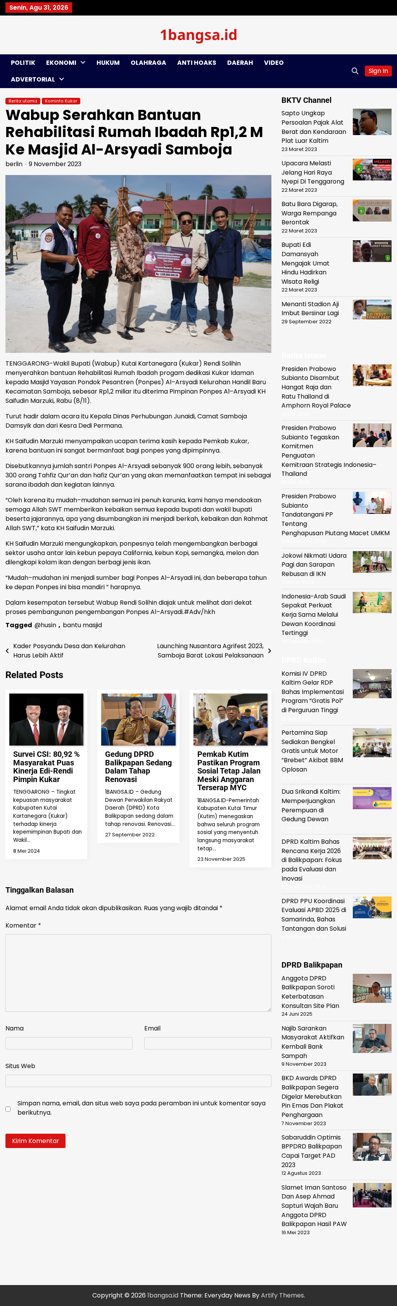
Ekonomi (61, 62)
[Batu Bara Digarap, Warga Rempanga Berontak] (372, 211)
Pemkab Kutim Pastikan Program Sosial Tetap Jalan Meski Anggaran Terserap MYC (229, 771)
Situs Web (20, 1065)
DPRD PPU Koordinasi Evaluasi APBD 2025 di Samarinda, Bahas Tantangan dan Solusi (313, 915)
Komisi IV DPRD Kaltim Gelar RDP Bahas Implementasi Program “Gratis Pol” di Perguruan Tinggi (312, 692)
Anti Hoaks (196, 62)
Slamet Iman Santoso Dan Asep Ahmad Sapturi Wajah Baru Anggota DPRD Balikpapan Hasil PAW (314, 1206)
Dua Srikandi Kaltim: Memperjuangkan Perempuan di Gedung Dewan (310, 805)
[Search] (355, 71)
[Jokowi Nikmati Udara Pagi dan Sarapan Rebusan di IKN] (372, 563)
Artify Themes (282, 1295)
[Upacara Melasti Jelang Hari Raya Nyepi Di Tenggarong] (372, 171)
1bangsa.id (199, 34)
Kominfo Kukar (61, 101)
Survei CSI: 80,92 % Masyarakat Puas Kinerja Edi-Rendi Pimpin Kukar (46, 767)
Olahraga (148, 62)
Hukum (108, 62)
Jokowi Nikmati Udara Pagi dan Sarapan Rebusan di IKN (314, 564)
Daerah (240, 62)
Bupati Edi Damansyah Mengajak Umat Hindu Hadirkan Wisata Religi (305, 263)
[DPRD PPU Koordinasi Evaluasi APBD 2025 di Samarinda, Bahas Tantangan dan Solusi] (372, 909)
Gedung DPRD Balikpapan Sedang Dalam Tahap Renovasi (138, 767)
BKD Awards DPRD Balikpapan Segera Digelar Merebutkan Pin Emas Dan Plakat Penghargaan (312, 1096)
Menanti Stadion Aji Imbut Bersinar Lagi (310, 309)
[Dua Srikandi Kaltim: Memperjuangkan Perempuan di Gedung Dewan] (372, 799)
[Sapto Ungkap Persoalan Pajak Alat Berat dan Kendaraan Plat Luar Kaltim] (372, 123)
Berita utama (23, 101)
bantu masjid (82, 625)
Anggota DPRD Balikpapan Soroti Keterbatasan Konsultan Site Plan (310, 992)
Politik (23, 62)
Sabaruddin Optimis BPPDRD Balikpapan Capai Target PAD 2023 (311, 1151)
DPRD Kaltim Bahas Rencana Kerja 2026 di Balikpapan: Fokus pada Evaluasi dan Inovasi (311, 860)
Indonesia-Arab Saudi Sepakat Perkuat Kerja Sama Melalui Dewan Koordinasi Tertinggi (313, 615)
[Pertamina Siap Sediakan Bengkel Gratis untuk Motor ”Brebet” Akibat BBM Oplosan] (372, 744)
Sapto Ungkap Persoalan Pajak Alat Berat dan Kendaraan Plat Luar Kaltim (313, 127)
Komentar (23, 925)
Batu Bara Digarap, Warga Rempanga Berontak (309, 213)
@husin (45, 625)
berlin (13, 164)
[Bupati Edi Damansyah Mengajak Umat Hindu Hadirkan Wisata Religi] (372, 252)
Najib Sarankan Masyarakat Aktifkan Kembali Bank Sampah (312, 1042)
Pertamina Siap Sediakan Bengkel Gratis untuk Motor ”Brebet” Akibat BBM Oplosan (312, 751)
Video (274, 62)
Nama (14, 1028)
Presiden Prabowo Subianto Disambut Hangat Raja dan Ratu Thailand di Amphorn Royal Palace (316, 387)
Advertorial (33, 79)
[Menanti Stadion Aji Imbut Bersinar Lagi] (372, 311)
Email (152, 1028)
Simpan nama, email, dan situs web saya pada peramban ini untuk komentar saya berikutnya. (141, 1108)
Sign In (378, 70)
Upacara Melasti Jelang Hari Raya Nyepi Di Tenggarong (312, 172)
